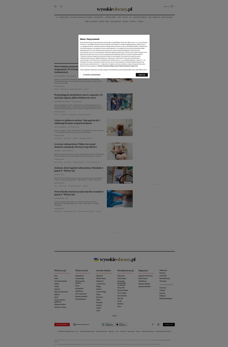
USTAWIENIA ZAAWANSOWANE (91, 75)
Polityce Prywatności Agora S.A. (128, 66)
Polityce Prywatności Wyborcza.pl (108, 66)
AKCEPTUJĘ (141, 75)
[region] (114, 56)
